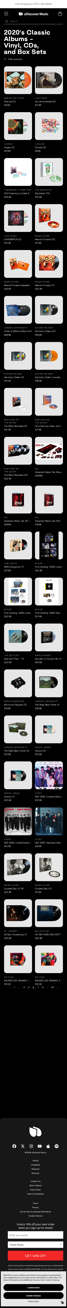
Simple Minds (43, 655)
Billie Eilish (42, 931)
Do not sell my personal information (35, 1212)
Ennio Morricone (14, 701)
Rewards (35, 1169)
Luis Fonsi (41, 98)
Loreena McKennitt (16, 328)
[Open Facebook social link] (14, 1146)
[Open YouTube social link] (39, 1146)
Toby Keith (10, 563)
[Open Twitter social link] (22, 1146)
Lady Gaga (10, 236)
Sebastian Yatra (14, 98)
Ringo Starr (42, 236)
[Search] (6, 21)
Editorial (35, 1173)
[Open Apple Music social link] (48, 1146)
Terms (35, 1203)
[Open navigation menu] (7, 14)
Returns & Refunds (35, 1194)
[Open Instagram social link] (31, 1146)
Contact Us (35, 1181)
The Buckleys (43, 190)
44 (52, 987)
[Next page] (57, 987)
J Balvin (40, 144)
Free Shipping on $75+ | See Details (33, 4)
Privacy (35, 1207)
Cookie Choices (35, 1216)
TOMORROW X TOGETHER (17, 190)
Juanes (8, 144)
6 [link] (33, 987)
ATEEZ (38, 793)
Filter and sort (15, 59)
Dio (37, 469)
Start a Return (35, 1185)
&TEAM (39, 563)
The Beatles (11, 655)
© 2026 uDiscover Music (35, 1152)
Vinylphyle (35, 1165)
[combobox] (33, 21)
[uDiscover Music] (33, 13)
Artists (35, 1161)
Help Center (35, 1190)
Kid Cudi (9, 977)
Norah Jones (43, 747)
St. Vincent (11, 931)
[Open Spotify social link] (56, 1146)
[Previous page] (10, 987)
